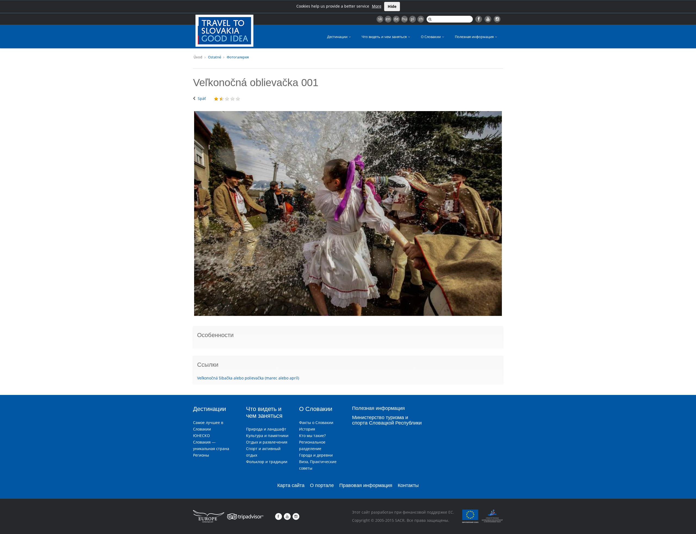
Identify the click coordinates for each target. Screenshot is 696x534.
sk (380, 18)
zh (421, 18)
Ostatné (214, 57)
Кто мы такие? (312, 435)
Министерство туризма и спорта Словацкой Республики (387, 420)
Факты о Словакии (316, 422)
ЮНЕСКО (201, 435)
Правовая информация (365, 485)
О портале (322, 485)
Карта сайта (290, 485)
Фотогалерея (238, 57)
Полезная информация (475, 36)
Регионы (201, 455)
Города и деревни (316, 455)
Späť (202, 98)
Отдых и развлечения (266, 442)
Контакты (408, 485)
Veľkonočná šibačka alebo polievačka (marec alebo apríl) (248, 378)
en (388, 18)
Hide (392, 6)
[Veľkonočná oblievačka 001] (348, 213)
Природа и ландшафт (266, 429)
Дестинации (337, 36)
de (396, 18)
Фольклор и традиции (266, 461)
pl (412, 18)
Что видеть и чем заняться (385, 36)
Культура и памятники (267, 435)
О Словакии (431, 36)
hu (404, 18)
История (307, 429)
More (376, 6)
